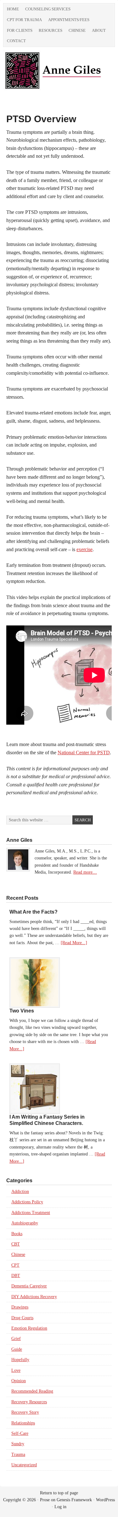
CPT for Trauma (24, 19)
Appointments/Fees (68, 19)
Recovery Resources (29, 1402)
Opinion (18, 1380)
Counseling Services (47, 9)
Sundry (17, 1443)
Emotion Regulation (29, 1328)
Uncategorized (24, 1465)
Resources (50, 30)
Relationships (23, 1423)
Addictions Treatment (30, 1212)
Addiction (20, 1191)
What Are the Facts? (33, 912)
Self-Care (19, 1433)
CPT (15, 1265)
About (99, 30)
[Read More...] (74, 942)
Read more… (85, 872)
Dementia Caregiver (29, 1286)
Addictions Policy (27, 1202)
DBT (15, 1275)
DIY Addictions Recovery (34, 1296)
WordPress (105, 1499)
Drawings (19, 1307)
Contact (16, 40)
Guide (16, 1349)
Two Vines (21, 1010)
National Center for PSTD (84, 752)
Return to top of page (59, 1493)
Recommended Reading (32, 1391)
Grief (16, 1338)
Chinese (77, 30)
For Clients (19, 30)
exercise (84, 549)
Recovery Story (25, 1412)
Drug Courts (22, 1317)
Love (15, 1370)
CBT (15, 1244)
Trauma (18, 1454)
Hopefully (20, 1359)
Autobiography (24, 1223)
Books (16, 1233)
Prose (45, 1499)
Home (13, 9)
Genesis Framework (74, 1499)
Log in (60, 1506)
